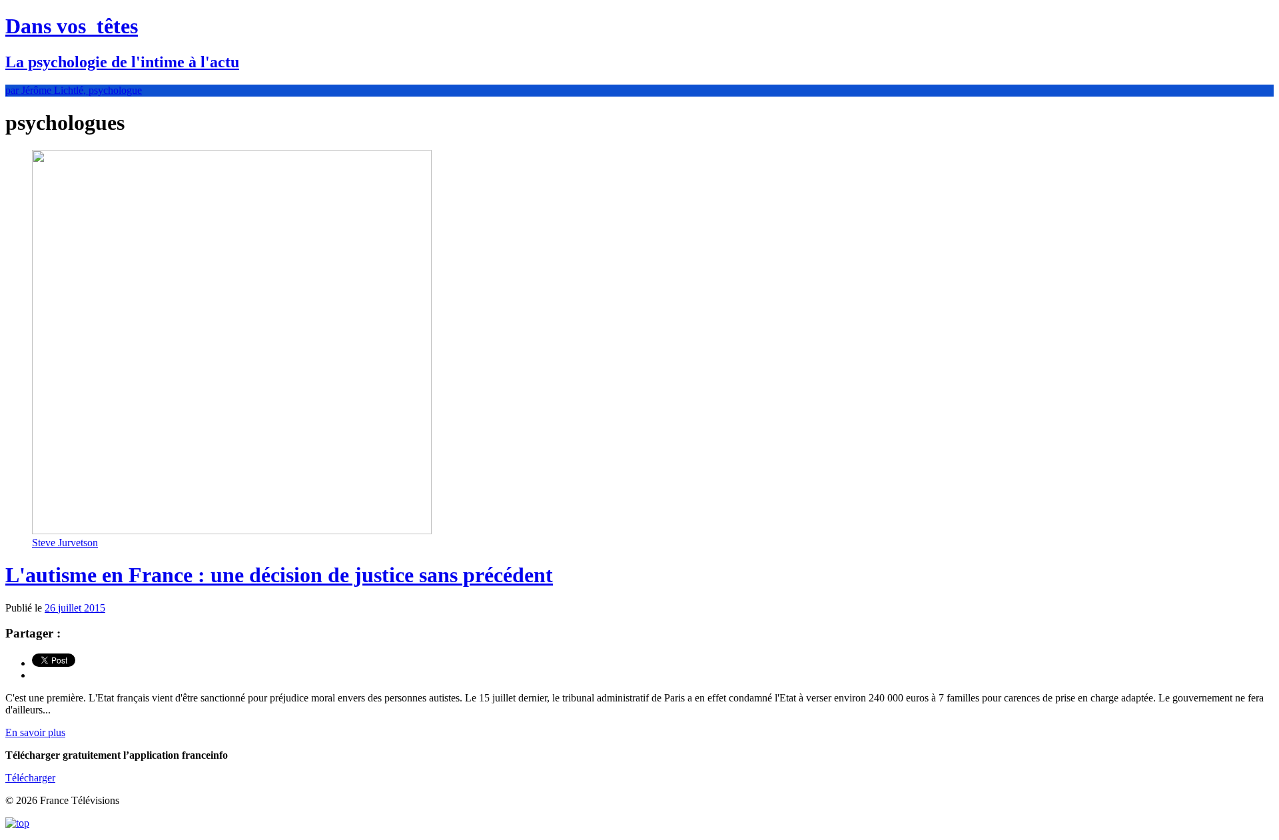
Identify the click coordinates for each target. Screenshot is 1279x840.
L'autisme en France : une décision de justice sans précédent (279, 575)
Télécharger (30, 777)
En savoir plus (35, 732)
